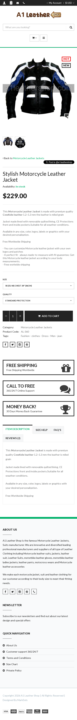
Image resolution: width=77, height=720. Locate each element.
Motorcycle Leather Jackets (28, 158)
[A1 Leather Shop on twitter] (12, 591)
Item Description (18, 428)
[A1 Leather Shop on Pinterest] (27, 591)
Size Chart (12, 664)
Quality (7, 294)
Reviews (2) (13, 438)
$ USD (68, 2)
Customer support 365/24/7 (22, 651)
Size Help (42, 429)
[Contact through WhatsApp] (34, 591)
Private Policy (13, 670)
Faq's (57, 429)
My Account (55, 2)
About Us (11, 645)
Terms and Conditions (18, 657)
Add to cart (50, 315)
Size (5, 279)
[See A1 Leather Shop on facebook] (5, 591)
